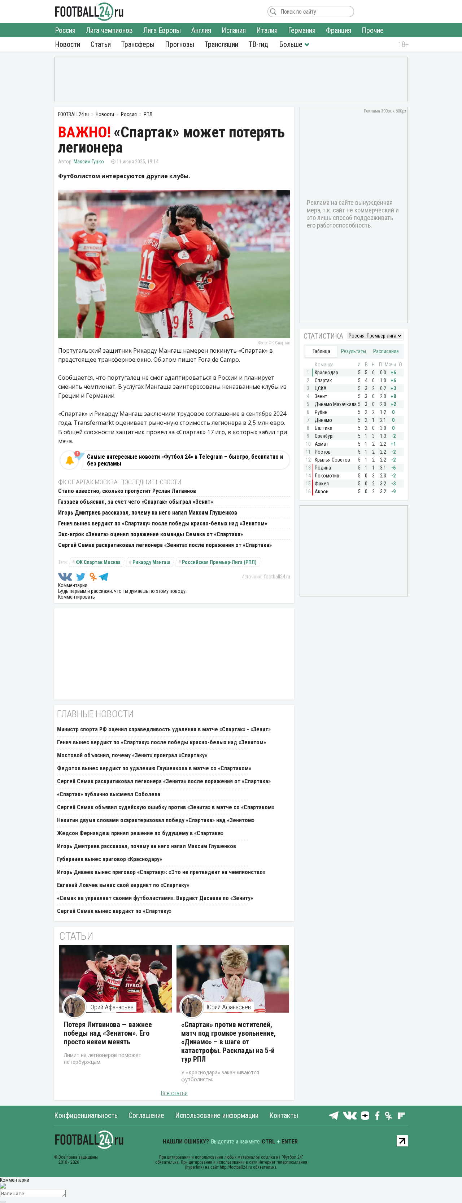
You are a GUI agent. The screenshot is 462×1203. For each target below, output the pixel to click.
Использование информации (216, 1115)
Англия (201, 30)
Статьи (101, 44)
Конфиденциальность (86, 1115)
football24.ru (277, 577)
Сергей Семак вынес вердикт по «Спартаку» (114, 911)
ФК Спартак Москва (98, 562)
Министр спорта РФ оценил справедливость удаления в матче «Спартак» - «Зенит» (164, 729)
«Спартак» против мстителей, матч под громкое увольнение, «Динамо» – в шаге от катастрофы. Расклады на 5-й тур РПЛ (228, 1041)
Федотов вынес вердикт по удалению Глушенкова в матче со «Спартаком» (154, 768)
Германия (301, 30)
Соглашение (146, 1115)
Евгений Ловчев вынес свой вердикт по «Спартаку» (123, 885)
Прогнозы (179, 44)
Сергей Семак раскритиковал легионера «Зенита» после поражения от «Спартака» (165, 545)
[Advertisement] (231, 78)
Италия (267, 30)
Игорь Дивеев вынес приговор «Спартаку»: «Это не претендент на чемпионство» (161, 872)
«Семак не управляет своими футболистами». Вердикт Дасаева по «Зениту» (155, 898)
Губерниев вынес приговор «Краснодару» (109, 859)
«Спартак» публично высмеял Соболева (108, 794)
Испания (234, 30)
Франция (338, 30)
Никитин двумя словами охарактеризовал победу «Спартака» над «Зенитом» (155, 820)
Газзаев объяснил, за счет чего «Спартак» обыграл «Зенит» (135, 501)
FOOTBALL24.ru (89, 11)
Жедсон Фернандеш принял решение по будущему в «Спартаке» (140, 833)
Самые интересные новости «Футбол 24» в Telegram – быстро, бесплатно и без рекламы (185, 460)
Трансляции (221, 44)
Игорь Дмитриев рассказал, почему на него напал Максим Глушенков (147, 512)
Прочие (373, 30)
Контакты (283, 1115)
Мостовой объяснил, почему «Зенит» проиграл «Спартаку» (132, 755)
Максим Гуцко (89, 161)
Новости (67, 44)
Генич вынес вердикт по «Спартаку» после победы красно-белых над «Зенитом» (162, 523)
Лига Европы (162, 30)
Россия (65, 30)
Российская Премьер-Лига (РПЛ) (219, 562)
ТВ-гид (258, 44)
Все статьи (174, 1093)
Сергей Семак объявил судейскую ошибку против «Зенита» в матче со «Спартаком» (165, 807)
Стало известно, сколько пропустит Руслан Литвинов (127, 491)
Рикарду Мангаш (151, 562)
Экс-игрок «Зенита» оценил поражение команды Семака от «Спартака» (150, 534)
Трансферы (137, 44)
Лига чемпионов (109, 30)
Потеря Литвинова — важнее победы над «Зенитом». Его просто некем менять (108, 1033)
